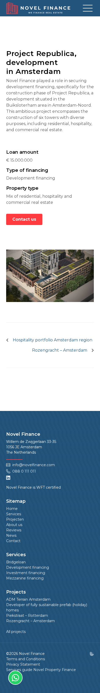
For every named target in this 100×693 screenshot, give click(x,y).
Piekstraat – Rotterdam (27, 615)
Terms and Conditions (25, 659)
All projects (16, 631)
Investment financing (25, 573)
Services (13, 514)
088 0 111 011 (24, 471)
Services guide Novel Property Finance (41, 669)
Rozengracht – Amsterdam (30, 621)
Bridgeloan (16, 562)
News (11, 535)
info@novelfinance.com (33, 465)
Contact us (24, 219)
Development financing (27, 567)
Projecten (15, 519)
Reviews (13, 530)
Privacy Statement (23, 664)
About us (14, 524)
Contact (13, 541)
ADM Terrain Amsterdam (28, 599)
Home (12, 508)
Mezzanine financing (25, 578)
